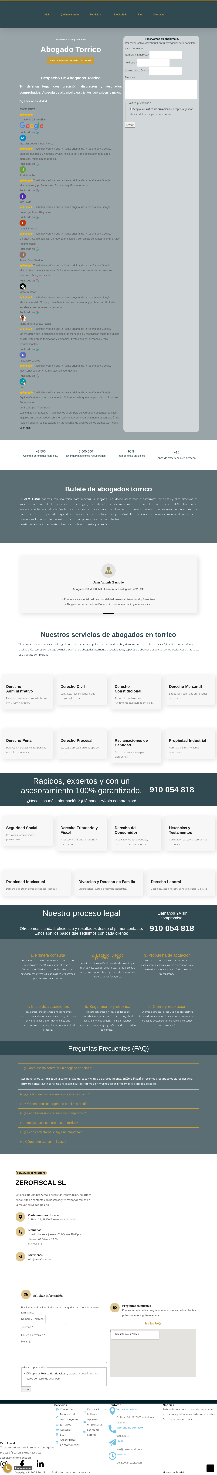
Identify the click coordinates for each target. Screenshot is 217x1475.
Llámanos (34, 1230)
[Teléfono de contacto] (112, 1429)
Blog (140, 14)
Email (120, 1441)
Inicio (47, 14)
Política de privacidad (157, 109)
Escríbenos (35, 1255)
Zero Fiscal (61, 39)
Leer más (25, 427)
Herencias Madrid (174, 1472)
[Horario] (112, 1456)
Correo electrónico (137, 70)
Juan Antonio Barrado (108, 582)
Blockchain (120, 14)
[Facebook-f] (22, 1464)
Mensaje (130, 77)
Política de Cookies (150, 1472)
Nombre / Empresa (137, 54)
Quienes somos (70, 14)
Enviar (130, 124)
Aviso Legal (99, 1472)
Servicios (95, 14)
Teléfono (131, 62)
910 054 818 (172, 789)
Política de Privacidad (122, 1472)
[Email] (112, 1443)
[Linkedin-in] (40, 1464)
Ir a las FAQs (153, 1323)
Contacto (159, 14)
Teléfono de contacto (129, 1427)
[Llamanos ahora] (7, 1468)
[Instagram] (4, 1464)
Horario (121, 1454)
